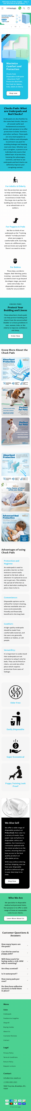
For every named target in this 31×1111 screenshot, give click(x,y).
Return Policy (8, 1062)
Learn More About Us (15, 918)
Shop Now (12, 881)
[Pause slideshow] (29, 27)
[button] (2, 8)
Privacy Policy (8, 1053)
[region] (15, 2)
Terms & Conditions (10, 1057)
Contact (6, 1040)
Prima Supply (17, 1107)
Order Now (15, 336)
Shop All (6, 1023)
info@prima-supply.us (12, 1078)
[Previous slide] (11, 27)
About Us (6, 1032)
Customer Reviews (10, 1036)
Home (5, 1010)
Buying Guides (8, 1027)
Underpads (7, 1014)
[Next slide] (19, 27)
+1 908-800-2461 (10, 1082)
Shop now (13, 93)
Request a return (9, 1066)
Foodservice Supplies (11, 1018)
